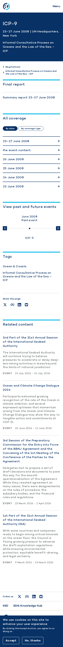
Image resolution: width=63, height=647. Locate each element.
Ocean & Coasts (14, 266)
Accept (11, 640)
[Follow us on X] (19, 596)
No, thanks (33, 640)
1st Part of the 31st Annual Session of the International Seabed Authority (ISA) (30, 520)
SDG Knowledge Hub (28, 605)
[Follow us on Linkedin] (34, 596)
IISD (5, 605)
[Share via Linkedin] (19, 304)
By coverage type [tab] (31, 128)
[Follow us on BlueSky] (41, 596)
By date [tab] (10, 128)
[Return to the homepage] (6, 6)
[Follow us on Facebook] (27, 596)
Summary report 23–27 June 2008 (29, 97)
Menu (56, 6)
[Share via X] (5, 304)
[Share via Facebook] (12, 304)
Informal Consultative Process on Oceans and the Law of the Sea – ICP (28, 47)
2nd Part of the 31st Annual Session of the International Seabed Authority (30, 342)
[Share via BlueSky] (26, 304)
